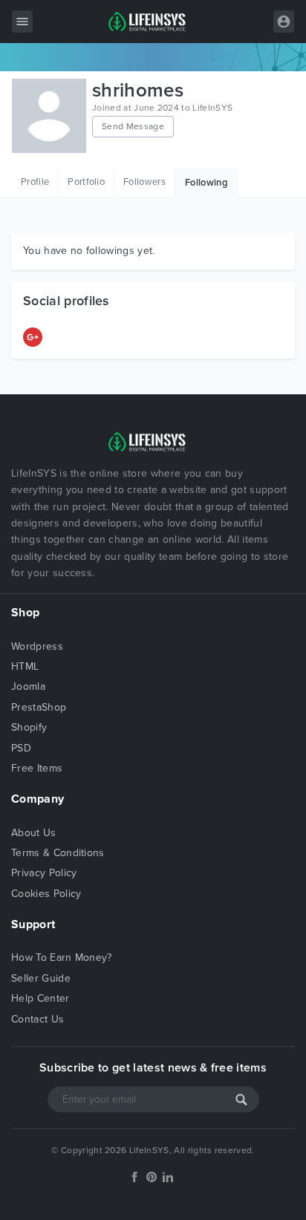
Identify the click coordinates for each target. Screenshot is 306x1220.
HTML (25, 666)
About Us (33, 832)
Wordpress (37, 646)
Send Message (133, 126)
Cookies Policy (46, 893)
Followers (144, 182)
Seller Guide (41, 978)
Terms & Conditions (58, 853)
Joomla (28, 686)
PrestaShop (38, 707)
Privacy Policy (43, 873)
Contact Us (37, 1019)
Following (206, 183)
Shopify (29, 727)
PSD (21, 748)
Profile (35, 182)
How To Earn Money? (61, 957)
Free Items (36, 768)
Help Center (40, 998)
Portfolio (86, 182)
